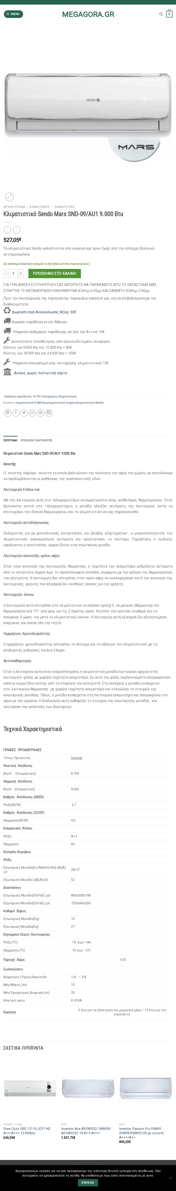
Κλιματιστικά (64, 206)
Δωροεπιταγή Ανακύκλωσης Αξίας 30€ (44, 312)
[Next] (172, 1104)
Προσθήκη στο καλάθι (54, 273)
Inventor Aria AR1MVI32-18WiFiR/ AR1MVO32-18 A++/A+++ (86, 1131)
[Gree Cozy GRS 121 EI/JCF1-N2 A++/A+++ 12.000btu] (30, 1089)
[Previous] (3, 1104)
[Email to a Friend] (32, 413)
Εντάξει (88, 1182)
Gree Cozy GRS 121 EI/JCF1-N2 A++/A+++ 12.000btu (26, 1131)
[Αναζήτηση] (161, 14)
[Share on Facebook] (16, 413)
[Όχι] (170, 1179)
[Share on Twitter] (24, 413)
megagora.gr (88, 14)
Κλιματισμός (40, 206)
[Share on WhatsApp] (7, 413)
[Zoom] (9, 196)
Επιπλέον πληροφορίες (36, 440)
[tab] (10, 440)
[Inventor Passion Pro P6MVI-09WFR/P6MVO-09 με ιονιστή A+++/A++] (146, 1089)
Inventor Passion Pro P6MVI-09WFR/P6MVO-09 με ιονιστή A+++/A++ (141, 1133)
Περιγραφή (10, 440)
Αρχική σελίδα (14, 206)
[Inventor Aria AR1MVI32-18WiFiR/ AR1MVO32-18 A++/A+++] (88, 1089)
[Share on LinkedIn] (49, 413)
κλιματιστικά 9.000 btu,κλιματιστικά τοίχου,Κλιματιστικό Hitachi (60, 402)
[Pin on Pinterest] (40, 413)
